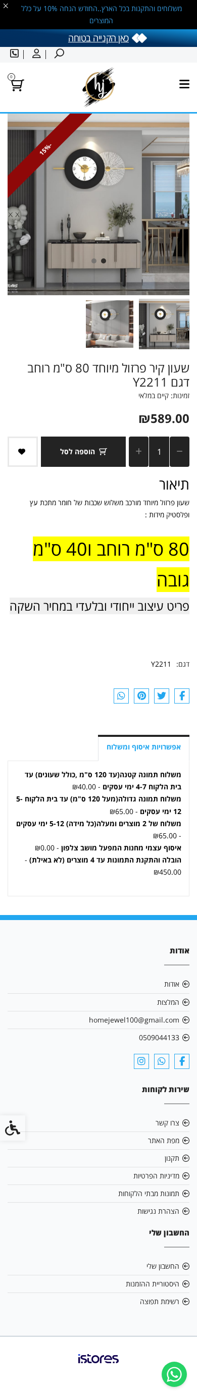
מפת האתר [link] (163, 1140)
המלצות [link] (168, 1002)
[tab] (103, 260)
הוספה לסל (77, 451)
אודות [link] (171, 984)
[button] (164, 324)
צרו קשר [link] (167, 1122)
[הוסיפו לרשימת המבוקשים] (23, 452)
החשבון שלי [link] (162, 1266)
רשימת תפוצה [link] (159, 1301)
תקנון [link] (172, 1158)
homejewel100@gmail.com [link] (134, 1020)
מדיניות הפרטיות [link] (156, 1175)
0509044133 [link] (159, 1037)
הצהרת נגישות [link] (158, 1211)
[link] (174, 1374)
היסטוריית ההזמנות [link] (152, 1283)
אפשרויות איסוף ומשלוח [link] (144, 746)
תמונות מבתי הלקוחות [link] (148, 1193)
